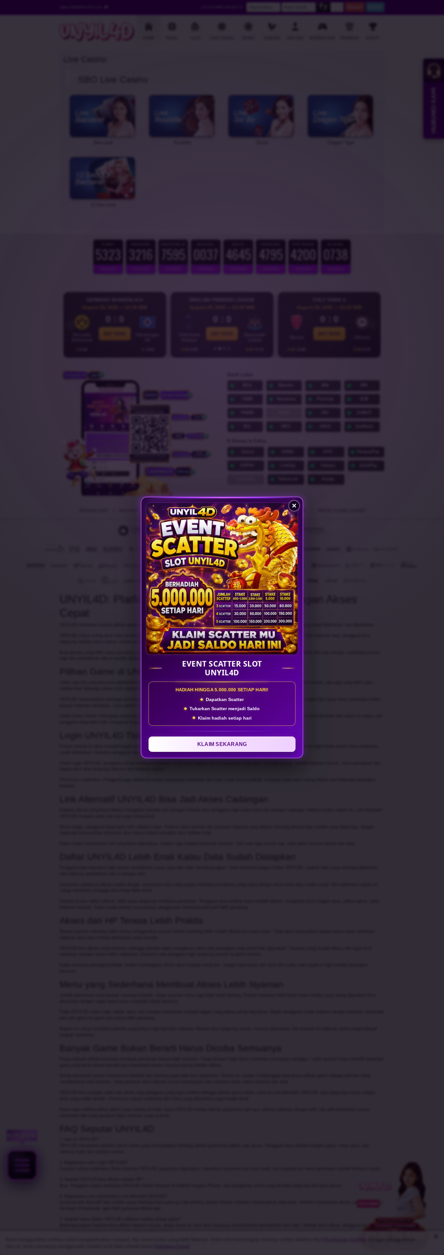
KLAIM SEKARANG (222, 744)
